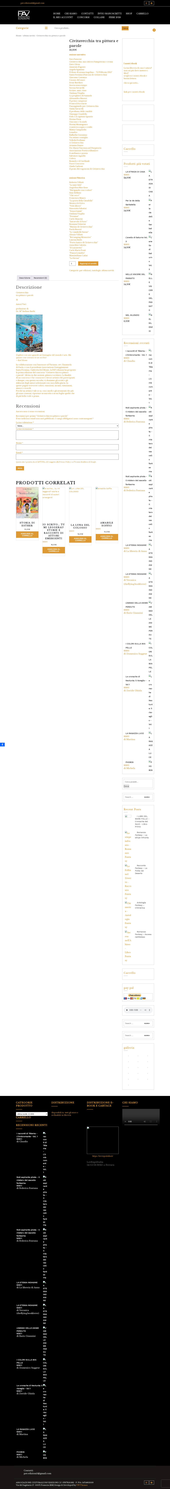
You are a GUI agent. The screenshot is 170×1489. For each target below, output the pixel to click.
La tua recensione (24, 429)
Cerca (125, 28)
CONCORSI (83, 17)
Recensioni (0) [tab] (40, 278)
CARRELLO (142, 13)
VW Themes (82, 1485)
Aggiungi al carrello (88, 263)
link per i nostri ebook (134, 92)
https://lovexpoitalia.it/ (102, 1156)
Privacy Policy (65, 462)
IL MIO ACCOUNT (63, 17)
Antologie (96, 270)
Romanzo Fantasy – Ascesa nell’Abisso (143, 934)
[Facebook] (2, 744)
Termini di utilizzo (81, 462)
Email (19, 452)
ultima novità (29, 36)
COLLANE (99, 17)
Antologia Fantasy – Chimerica (140, 905)
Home (18, 36)
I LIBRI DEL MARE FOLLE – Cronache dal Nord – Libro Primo (142, 821)
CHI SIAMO (71, 13)
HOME (56, 13)
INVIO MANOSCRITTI (110, 13)
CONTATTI (87, 13)
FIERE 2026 (115, 17)
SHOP (129, 13)
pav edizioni (85, 270)
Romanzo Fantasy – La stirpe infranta (142, 835)
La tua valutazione (25, 422)
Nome (19, 443)
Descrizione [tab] (24, 278)
